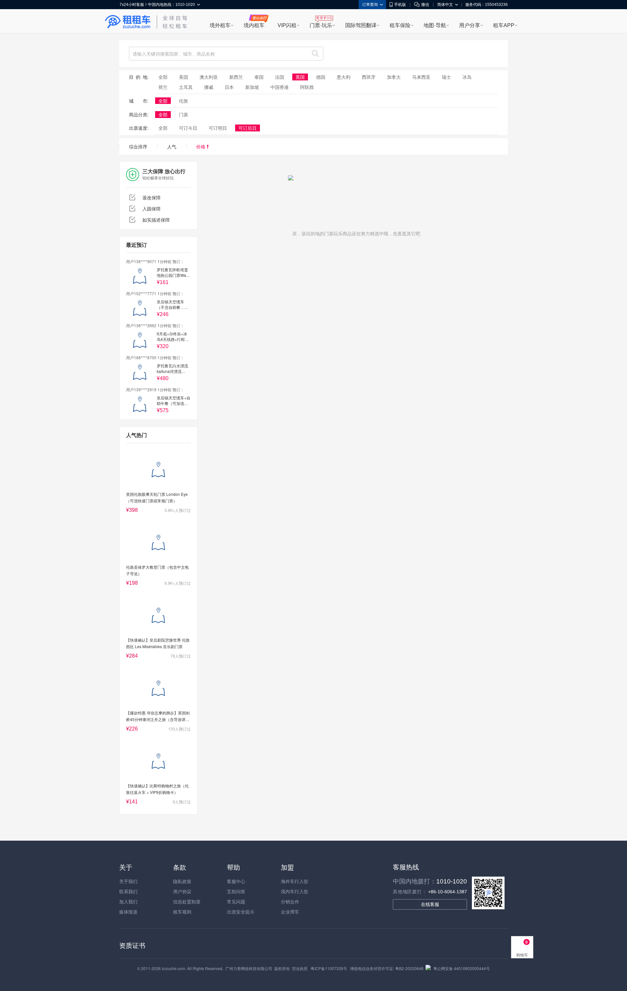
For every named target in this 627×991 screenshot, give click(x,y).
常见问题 (236, 901)
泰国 (259, 77)
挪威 (208, 87)
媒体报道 (128, 911)
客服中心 (236, 881)
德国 (320, 77)
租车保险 (400, 25)
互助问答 (236, 891)
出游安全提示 (240, 911)
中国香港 (279, 87)
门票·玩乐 (321, 25)
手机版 (400, 4)
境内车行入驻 (294, 891)
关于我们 (128, 881)
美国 (183, 77)
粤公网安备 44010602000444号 (461, 968)
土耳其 (186, 87)
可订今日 (188, 128)
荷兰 (163, 87)
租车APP (503, 25)
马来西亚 (421, 77)
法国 (279, 77)
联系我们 (128, 891)
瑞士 (446, 77)
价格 (201, 146)
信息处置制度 (187, 901)
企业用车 (290, 911)
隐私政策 (182, 881)
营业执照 (300, 968)
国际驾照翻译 (361, 25)
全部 (163, 77)
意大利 (343, 77)
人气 (171, 146)
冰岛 (467, 77)
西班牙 (369, 77)
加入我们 (128, 901)
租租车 (127, 22)
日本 (229, 87)
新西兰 (236, 77)
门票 (183, 114)
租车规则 (182, 911)
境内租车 (254, 25)
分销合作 (290, 901)
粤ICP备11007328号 (329, 968)
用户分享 (469, 25)
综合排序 (138, 146)
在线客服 (430, 904)
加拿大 (394, 77)
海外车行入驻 (294, 881)
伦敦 (183, 100)
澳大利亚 (209, 77)
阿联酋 (307, 87)
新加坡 (252, 87)
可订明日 (218, 128)
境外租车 (220, 25)
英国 (300, 77)
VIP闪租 (287, 25)
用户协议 (182, 891)
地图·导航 (435, 25)
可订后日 (247, 128)
